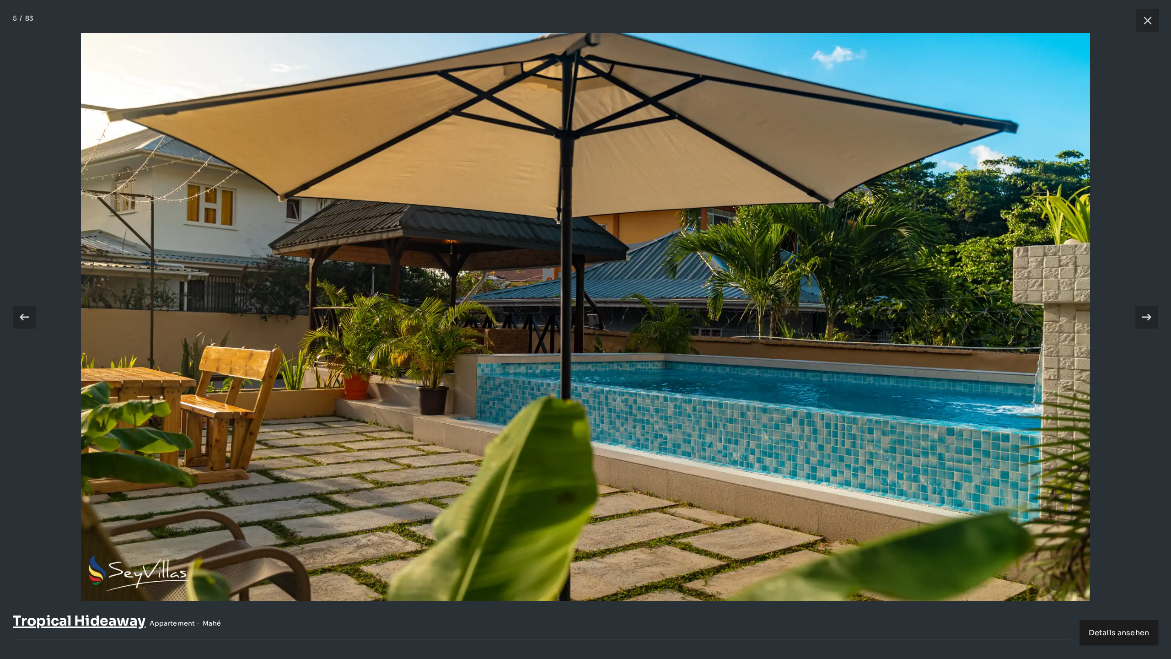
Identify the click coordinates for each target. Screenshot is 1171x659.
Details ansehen (1119, 632)
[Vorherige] (24, 317)
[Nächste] (1147, 317)
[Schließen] (1143, 20)
